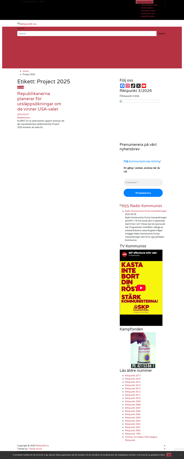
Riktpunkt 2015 (132, 382)
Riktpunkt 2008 (132, 404)
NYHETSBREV (147, 8)
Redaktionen (23, 117)
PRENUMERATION (149, 5)
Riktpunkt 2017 (132, 375)
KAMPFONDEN (148, 16)
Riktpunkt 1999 (132, 433)
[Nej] (180, 455)
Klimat (20, 57)
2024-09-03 (23, 114)
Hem (19, 37)
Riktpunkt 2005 (132, 414)
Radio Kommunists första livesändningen (146, 211)
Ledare (20, 63)
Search (20, 28)
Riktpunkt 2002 (132, 424)
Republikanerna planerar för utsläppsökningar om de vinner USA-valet (39, 101)
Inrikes (21, 40)
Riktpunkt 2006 (132, 411)
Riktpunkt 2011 (132, 394)
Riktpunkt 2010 (132, 398)
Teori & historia (25, 53)
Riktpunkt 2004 (132, 417)
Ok (169, 455)
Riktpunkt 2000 (132, 430)
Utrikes (21, 44)
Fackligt (21, 47)
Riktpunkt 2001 (132, 427)
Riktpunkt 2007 (132, 407)
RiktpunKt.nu (42, 445)
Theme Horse (35, 448)
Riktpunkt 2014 (132, 385)
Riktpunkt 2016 (132, 378)
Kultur (20, 60)
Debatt (20, 66)
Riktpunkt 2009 (132, 401)
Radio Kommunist (146, 205)
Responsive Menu (144, 2)
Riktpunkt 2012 (132, 391)
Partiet (20, 50)
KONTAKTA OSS (148, 13)
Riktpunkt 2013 (132, 388)
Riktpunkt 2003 (132, 420)
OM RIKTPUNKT (148, 10)
